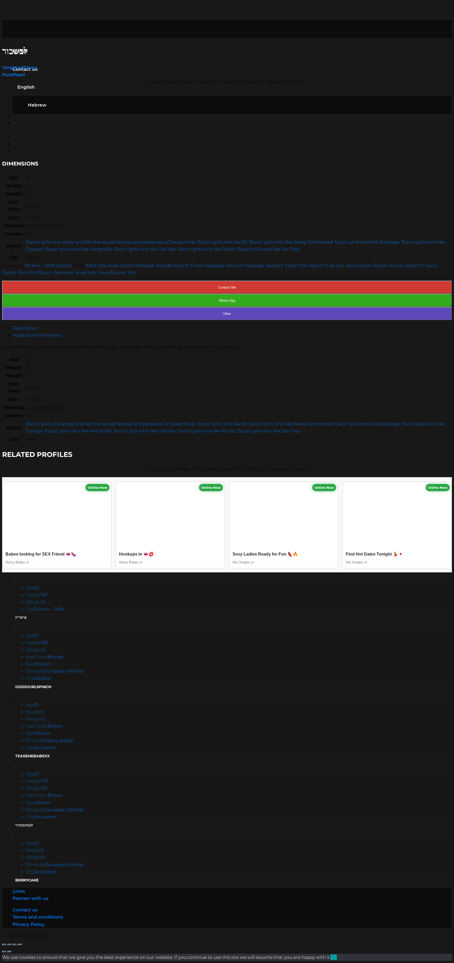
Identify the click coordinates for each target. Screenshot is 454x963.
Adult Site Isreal (102, 265)
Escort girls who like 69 (222, 242)
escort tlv (415, 265)
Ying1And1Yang (19, 67)
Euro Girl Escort (35, 272)
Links (19, 891)
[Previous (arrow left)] (4, 951)
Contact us (25, 909)
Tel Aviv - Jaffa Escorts (48, 265)
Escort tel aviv (388, 265)
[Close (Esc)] (4, 944)
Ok (334, 957)
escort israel (359, 265)
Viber (227, 314)
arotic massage (137, 265)
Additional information (37, 335)
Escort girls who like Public (206, 249)
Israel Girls (86, 272)
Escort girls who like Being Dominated (291, 242)
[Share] (9, 944)
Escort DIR (296, 265)
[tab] (232, 328)
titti (131, 272)
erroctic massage (245, 265)
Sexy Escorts (112, 272)
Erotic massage (208, 265)
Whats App (227, 300)
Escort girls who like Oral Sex (145, 249)
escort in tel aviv (326, 265)
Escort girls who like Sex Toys (268, 249)
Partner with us (31, 898)
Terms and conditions (38, 917)
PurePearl (13, 74)
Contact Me (227, 287)
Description (25, 328)
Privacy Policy (29, 924)
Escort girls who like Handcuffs (78, 249)
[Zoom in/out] (20, 944)
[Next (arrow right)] (9, 951)
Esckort (274, 265)
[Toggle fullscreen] (15, 944)
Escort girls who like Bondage (367, 242)
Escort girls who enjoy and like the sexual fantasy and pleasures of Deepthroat (111, 242)
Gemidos (63, 272)
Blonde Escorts (172, 265)
